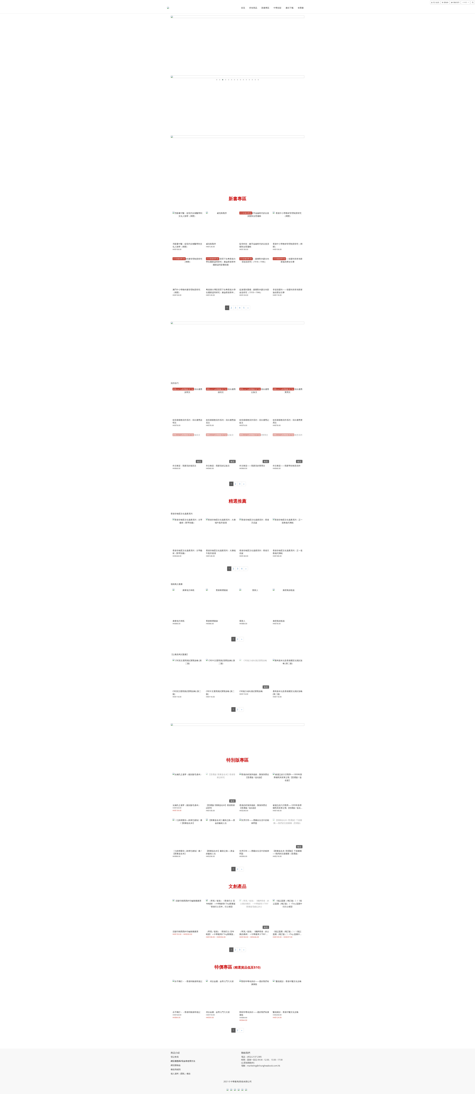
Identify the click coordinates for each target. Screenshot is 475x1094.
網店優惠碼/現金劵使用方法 (183, 1061)
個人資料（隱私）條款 (180, 1073)
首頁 (243, 7)
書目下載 (290, 7)
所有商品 (253, 7)
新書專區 (265, 7)
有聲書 (301, 7)
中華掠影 (277, 7)
